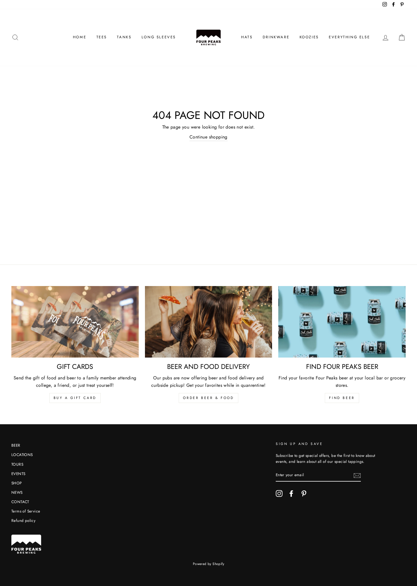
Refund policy (23, 520)
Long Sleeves (159, 37)
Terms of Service (25, 511)
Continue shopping (208, 137)
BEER (15, 445)
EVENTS (18, 473)
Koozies (309, 37)
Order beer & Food (208, 397)
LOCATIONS (22, 454)
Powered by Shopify (208, 563)
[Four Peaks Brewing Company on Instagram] (279, 493)
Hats (246, 37)
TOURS (17, 464)
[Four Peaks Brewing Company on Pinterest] (303, 493)
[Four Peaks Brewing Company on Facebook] (291, 493)
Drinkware (276, 37)
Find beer (342, 397)
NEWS (17, 492)
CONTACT (20, 502)
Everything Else (349, 37)
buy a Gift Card (75, 397)
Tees (101, 37)
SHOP (16, 483)
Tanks (124, 37)
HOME (79, 37)
